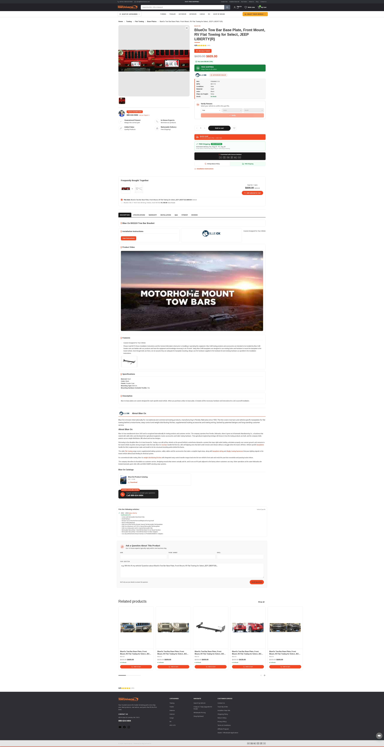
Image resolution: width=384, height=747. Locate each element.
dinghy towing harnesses (235, 451)
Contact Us (263, 1)
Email (219, 552)
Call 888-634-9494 (134, 495)
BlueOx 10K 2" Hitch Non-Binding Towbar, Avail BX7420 (142, 203)
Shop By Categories (130, 14)
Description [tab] (125, 215)
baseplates (260, 445)
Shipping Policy (223, 714)
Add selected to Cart (254, 193)
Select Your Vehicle (255, 14)
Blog (257, 1)
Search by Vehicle (199, 703)
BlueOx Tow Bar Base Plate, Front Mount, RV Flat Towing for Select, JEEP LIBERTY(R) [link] (191, 21)
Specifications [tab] (139, 215)
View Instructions (128, 238)
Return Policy (222, 718)
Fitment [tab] (185, 215)
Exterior (182, 14)
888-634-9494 (132, 115)
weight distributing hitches (153, 457)
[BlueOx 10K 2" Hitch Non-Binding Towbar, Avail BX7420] (139, 189)
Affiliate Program (223, 729)
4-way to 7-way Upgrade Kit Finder (203, 708)
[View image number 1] (122, 101)
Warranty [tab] (153, 215)
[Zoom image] (186, 28)
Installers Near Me (234, 1)
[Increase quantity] (204, 128)
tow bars (164, 445)
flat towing (128, 451)
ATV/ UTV (173, 725)
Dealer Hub (224, 1)
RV (209, 14)
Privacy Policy (222, 721)
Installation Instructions (205, 169)
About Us (251, 1)
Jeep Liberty (133, 513)
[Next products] (264, 675)
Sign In (239, 6)
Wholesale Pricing (200, 712)
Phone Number (173, 552)
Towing (163, 14)
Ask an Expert (143, 115)
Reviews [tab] (194, 215)
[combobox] (182, 7)
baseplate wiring (217, 451)
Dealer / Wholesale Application (228, 733)
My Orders (244, 1)
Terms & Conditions (224, 725)
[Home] (128, 7)
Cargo (202, 14)
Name (121, 552)
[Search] (227, 7)
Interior (192, 14)
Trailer (172, 14)
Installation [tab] (165, 215)
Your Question (125, 561)
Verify (234, 115)
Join (238, 8)
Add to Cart (137, 666)
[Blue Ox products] (201, 75)
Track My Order (223, 707)
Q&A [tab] (176, 215)
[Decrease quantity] (196, 128)
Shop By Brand (219, 14)
